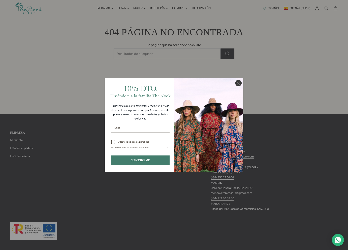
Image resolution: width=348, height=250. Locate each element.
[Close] (238, 83)
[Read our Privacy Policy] (167, 148)
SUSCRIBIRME (140, 160)
